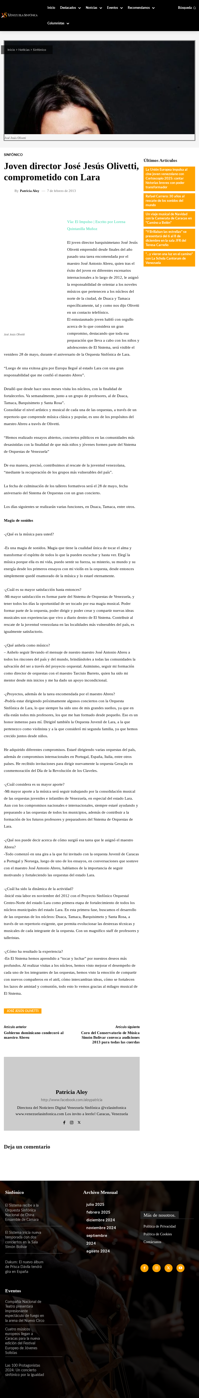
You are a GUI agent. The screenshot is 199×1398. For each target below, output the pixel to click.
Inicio (11, 49)
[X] (79, 1122)
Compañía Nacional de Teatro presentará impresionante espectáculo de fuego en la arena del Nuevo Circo (24, 1311)
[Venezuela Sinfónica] (20, 15)
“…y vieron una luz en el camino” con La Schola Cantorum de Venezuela (169, 259)
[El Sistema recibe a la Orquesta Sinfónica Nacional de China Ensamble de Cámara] (53, 1213)
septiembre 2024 (96, 1239)
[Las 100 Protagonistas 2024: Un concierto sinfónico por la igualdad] (53, 1370)
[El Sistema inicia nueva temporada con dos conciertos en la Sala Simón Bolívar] (53, 1240)
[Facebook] (64, 1122)
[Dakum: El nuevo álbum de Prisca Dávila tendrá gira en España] (53, 1267)
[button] (187, 8)
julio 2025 (95, 1204)
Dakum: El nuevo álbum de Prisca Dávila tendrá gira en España (24, 1266)
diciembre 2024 (100, 1220)
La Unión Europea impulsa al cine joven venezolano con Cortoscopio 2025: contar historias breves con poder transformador (166, 178)
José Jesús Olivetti (23, 1011)
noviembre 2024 (101, 1227)
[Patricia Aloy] (10, 191)
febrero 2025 (98, 1212)
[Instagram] (72, 1122)
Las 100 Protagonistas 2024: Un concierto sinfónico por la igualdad (24, 1370)
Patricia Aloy (29, 190)
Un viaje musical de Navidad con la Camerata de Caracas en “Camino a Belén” (169, 219)
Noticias (24, 49)
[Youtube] (180, 1268)
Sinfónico (39, 49)
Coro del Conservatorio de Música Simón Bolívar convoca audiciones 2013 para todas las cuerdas (110, 1037)
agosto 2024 (98, 1251)
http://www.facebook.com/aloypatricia (71, 1100)
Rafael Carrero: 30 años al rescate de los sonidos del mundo (165, 201)
